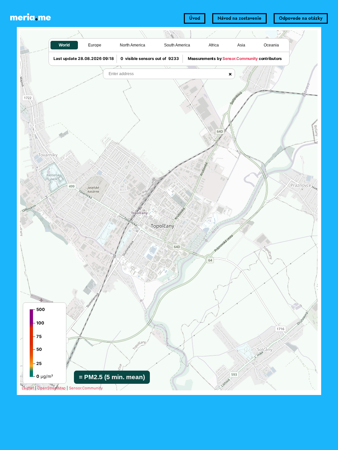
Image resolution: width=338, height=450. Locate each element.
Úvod (194, 18)
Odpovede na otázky (300, 18)
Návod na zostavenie (239, 18)
